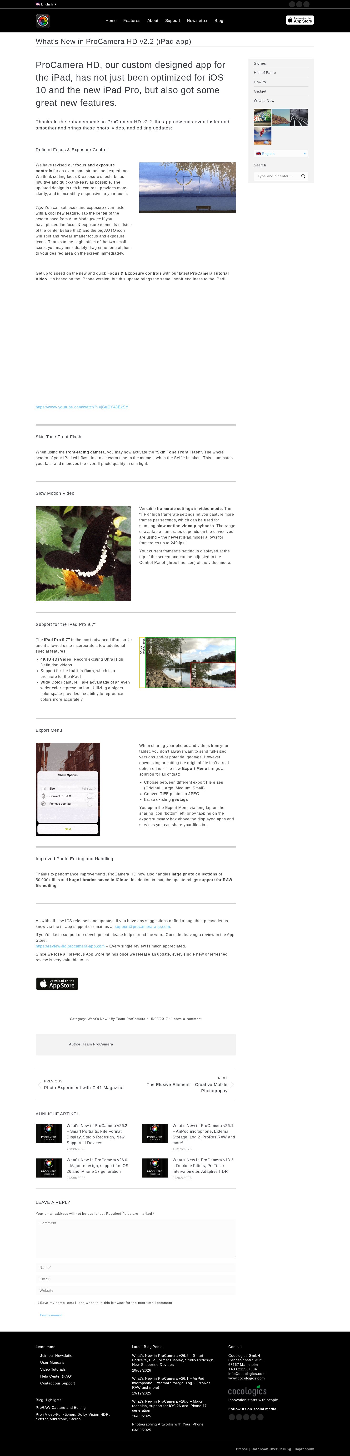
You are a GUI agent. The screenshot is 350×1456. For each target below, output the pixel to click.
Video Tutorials (53, 1369)
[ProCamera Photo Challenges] (263, 118)
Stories (260, 63)
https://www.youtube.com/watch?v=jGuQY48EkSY (82, 407)
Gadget (260, 91)
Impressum (304, 1449)
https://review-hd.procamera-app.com (70, 946)
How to (260, 82)
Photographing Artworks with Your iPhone (168, 1424)
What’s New (264, 100)
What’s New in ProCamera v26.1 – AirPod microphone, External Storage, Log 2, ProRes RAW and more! (204, 1134)
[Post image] (49, 1133)
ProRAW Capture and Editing (61, 1407)
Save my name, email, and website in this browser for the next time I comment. (107, 1303)
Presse (242, 1449)
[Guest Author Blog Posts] (263, 136)
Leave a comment (187, 1019)
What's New (97, 1019)
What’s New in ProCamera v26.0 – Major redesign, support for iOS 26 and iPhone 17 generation (97, 1165)
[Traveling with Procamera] (281, 118)
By (128, 1019)
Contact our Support (57, 1383)
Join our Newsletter (57, 1355)
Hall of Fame (265, 73)
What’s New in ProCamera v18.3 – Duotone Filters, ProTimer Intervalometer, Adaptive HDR (203, 1165)
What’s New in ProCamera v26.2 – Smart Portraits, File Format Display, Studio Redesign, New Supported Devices (97, 1134)
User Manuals (52, 1362)
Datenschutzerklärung (271, 1449)
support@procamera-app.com (142, 927)
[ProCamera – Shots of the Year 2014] (299, 118)
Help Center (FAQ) (56, 1376)
